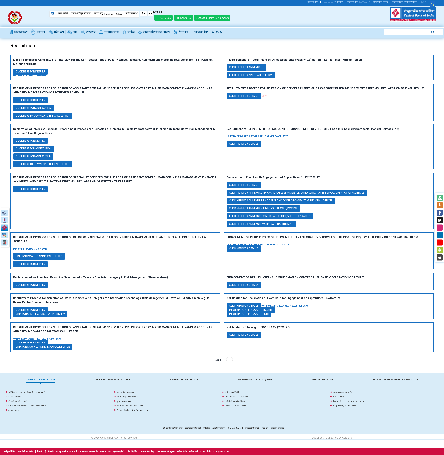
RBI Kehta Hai (183, 17)
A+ (143, 13)
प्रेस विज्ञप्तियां (133, 451)
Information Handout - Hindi (249, 314)
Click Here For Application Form (250, 75)
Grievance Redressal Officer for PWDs (27, 405)
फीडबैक (206, 428)
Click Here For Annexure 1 (246, 67)
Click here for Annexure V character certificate (261, 224)
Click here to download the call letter (42, 115)
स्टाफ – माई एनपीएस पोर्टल (127, 396)
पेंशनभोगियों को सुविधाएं (17, 401)
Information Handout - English (250, 310)
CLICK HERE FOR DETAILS (243, 96)
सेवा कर (265, 428)
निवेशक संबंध (132, 14)
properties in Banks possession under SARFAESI (83, 451)
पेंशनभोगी (183, 32)
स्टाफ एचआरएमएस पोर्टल (342, 392)
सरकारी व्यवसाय (111, 32)
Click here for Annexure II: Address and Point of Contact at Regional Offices (280, 200)
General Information (41, 379)
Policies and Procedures (113, 379)
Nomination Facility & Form (130, 405)
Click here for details (30, 100)
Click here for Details (244, 185)
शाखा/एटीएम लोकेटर (81, 14)
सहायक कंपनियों (277, 428)
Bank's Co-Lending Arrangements (133, 410)
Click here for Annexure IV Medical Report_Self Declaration (269, 216)
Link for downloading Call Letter (39, 256)
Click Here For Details (30, 71)
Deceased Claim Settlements (212, 17)
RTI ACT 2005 (163, 17)
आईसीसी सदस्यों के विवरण (235, 401)
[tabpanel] (222, 401)
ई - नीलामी (49, 451)
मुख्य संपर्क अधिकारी (124, 401)
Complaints (207, 451)
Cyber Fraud (223, 451)
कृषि (75, 32)
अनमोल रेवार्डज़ (218, 428)
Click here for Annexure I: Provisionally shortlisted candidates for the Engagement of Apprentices (296, 193)
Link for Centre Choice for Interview (40, 314)
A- (150, 13)
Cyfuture (347, 437)
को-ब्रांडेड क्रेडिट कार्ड (173, 428)
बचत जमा (41, 32)
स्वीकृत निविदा (10, 451)
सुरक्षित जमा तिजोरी (232, 392)
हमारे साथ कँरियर (114, 15)
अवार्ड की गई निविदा (26, 451)
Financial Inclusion (184, 379)
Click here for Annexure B (33, 156)
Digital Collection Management (348, 401)
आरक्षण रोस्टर (13, 410)
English (157, 12)
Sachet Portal (235, 428)
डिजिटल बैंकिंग (20, 32)
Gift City (217, 32)
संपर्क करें (98, 14)
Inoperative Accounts (235, 405)
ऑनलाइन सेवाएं (201, 32)
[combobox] (432, 4)
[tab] (40, 379)
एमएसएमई (90, 32)
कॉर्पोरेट (131, 32)
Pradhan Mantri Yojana (255, 379)
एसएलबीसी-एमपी (252, 428)
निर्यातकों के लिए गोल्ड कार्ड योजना (238, 396)
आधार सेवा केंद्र (148, 451)
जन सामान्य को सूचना (166, 451)
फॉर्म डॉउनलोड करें (193, 428)
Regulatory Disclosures (344, 405)
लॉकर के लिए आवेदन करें (187, 451)
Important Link (322, 379)
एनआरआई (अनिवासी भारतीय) (156, 32)
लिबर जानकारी (338, 396)
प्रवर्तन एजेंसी (118, 451)
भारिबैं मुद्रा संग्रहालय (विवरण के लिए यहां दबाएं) (26, 392)
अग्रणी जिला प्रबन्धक (125, 392)
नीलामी (39, 451)
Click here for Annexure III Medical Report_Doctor (263, 208)
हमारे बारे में (63, 14)
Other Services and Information (395, 379)
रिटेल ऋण (59, 32)
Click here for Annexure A (33, 108)
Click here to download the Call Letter (42, 164)
